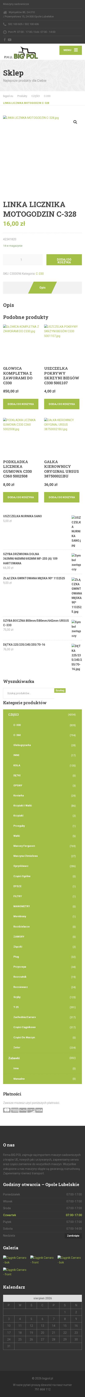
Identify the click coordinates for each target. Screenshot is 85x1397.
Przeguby (19, 825)
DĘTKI (17, 775)
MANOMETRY (21, 906)
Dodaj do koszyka (64, 261)
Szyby (16, 997)
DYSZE (17, 886)
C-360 (17, 735)
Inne (16, 1068)
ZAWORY (18, 936)
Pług (16, 956)
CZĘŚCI (13, 714)
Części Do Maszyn (24, 1037)
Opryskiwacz (20, 866)
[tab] (42, 288)
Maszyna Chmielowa (25, 856)
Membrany (19, 916)
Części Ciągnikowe (24, 1027)
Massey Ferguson (24, 846)
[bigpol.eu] (22, 52)
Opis (42, 287)
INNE (16, 755)
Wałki (16, 836)
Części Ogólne (22, 876)
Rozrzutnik (19, 976)
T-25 (16, 1007)
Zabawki (14, 1058)
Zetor (16, 1047)
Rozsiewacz (20, 987)
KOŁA (16, 765)
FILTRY (17, 896)
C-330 (40, 273)
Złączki (17, 946)
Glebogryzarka (22, 745)
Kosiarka (18, 795)
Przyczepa (19, 966)
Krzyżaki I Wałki (22, 805)
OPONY (17, 785)
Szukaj (59, 690)
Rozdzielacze (21, 926)
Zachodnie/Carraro (24, 1017)
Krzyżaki (18, 815)
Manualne (19, 1078)
